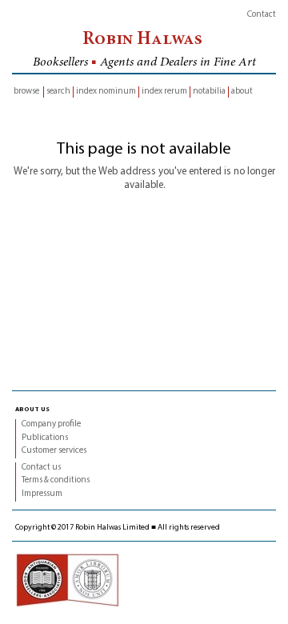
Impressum (42, 494)
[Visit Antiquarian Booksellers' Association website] (67, 580)
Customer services (54, 450)
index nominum (106, 91)
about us (32, 409)
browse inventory (26, 92)
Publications (45, 438)
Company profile (51, 424)
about (242, 91)
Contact (261, 14)
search (58, 91)
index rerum (164, 91)
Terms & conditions (56, 480)
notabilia (209, 91)
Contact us (41, 467)
